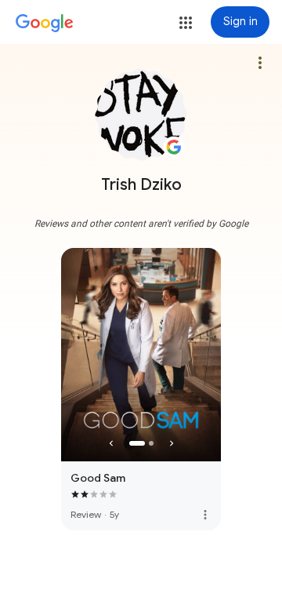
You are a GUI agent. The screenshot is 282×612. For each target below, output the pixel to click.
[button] (185, 22)
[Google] (45, 23)
